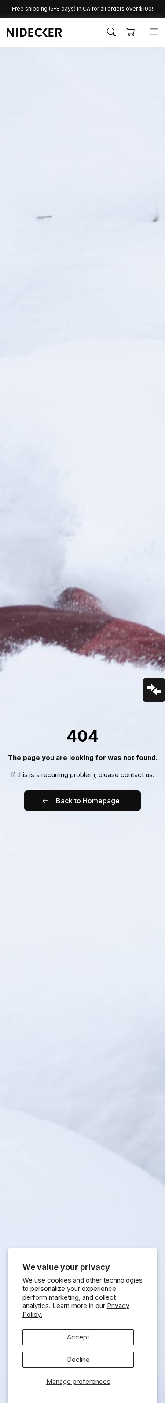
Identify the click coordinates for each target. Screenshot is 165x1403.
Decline (78, 1359)
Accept (78, 1337)
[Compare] (154, 690)
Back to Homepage (88, 800)
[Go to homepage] (30, 32)
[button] (111, 32)
